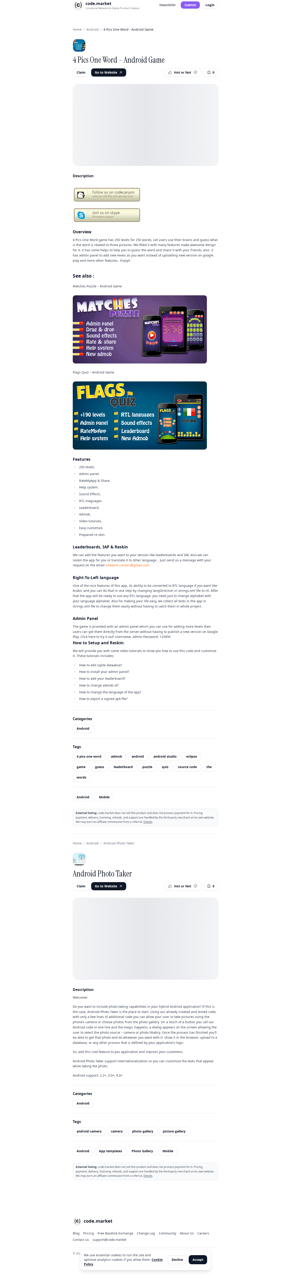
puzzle (147, 767)
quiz (165, 767)
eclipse (191, 756)
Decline (177, 1259)
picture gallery (174, 1131)
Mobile (104, 797)
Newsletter (167, 5)
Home (77, 29)
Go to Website (106, 72)
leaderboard (123, 767)
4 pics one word (89, 756)
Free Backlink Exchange (115, 1233)
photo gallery (142, 1131)
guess (99, 767)
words (81, 777)
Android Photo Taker (118, 843)
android (138, 756)
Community (167, 1233)
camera (117, 1131)
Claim (81, 72)
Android (92, 29)
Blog (76, 1233)
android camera (89, 1131)
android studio (165, 756)
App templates (110, 1151)
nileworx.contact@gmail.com (127, 565)
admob (116, 756)
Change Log (146, 1233)
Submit (190, 5)
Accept (198, 1259)
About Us (187, 1233)
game (81, 767)
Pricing (88, 1233)
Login (210, 5)
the (209, 767)
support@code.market (109, 1239)
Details (147, 822)
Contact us (81, 1239)
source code (187, 767)
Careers (203, 1233)
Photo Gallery (142, 1151)
